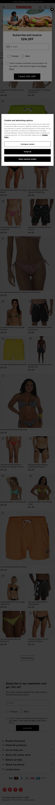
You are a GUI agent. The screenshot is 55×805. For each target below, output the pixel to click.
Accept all (27, 152)
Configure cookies (27, 144)
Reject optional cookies (27, 159)
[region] (27, 140)
